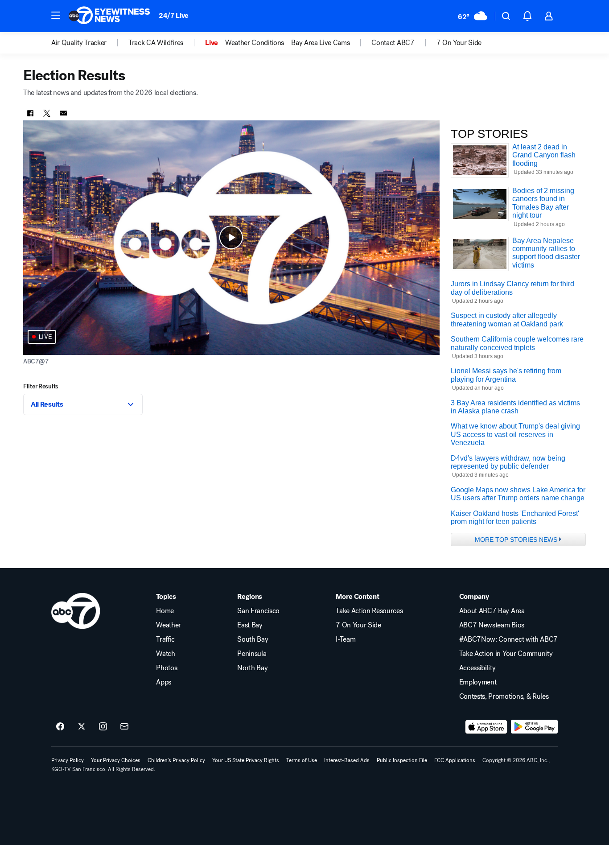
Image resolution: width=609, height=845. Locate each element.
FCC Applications (454, 760)
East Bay (249, 625)
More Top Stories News (516, 539)
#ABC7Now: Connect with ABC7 (508, 639)
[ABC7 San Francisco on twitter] (82, 727)
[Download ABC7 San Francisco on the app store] (486, 727)
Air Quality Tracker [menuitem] (79, 43)
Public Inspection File (402, 760)
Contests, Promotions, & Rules (504, 696)
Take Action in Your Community (506, 653)
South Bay (252, 639)
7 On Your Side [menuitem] (459, 43)
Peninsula (251, 653)
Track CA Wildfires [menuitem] (155, 43)
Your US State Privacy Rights (245, 760)
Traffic (165, 639)
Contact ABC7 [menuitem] (392, 43)
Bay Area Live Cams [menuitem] (320, 43)
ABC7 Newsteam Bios (491, 625)
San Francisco (258, 610)
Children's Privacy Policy (176, 760)
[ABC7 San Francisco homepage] (109, 16)
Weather (168, 625)
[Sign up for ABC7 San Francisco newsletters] (124, 727)
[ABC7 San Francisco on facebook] (60, 727)
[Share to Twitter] (47, 113)
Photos (166, 668)
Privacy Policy (67, 760)
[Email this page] (63, 113)
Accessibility (477, 668)
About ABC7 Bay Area (492, 610)
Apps (163, 682)
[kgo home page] (75, 611)
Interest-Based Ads (347, 760)
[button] (55, 15)
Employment (478, 682)
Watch (165, 653)
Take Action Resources (369, 610)
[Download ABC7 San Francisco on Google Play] (534, 727)
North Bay (252, 668)
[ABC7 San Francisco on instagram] (103, 727)
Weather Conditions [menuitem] (254, 43)
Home (165, 610)
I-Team (345, 639)
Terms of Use (301, 760)
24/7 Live (174, 15)
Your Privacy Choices (115, 760)
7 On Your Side (358, 625)
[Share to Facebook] (30, 113)
